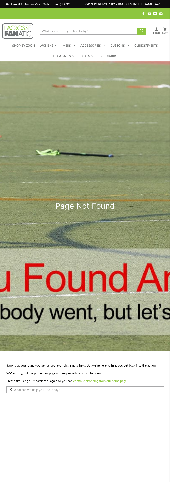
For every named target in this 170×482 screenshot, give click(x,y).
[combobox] (88, 31)
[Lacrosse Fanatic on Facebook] (143, 14)
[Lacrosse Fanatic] (17, 31)
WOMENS (46, 46)
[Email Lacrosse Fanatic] (161, 14)
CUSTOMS (117, 46)
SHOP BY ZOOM (23, 46)
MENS (67, 46)
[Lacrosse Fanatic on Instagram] (155, 14)
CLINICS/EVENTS (146, 46)
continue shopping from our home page (100, 381)
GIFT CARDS (108, 56)
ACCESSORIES (90, 46)
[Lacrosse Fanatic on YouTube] (149, 14)
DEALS (85, 56)
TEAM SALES (62, 56)
